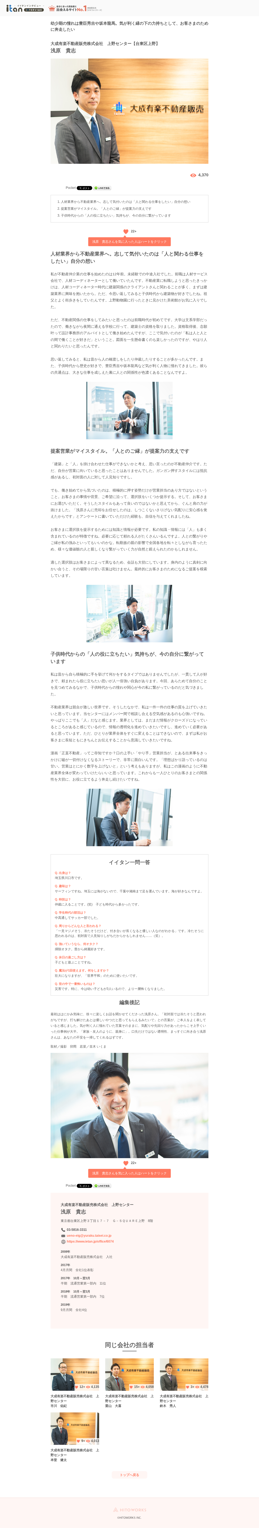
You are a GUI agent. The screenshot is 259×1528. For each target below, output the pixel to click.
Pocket (71, 187)
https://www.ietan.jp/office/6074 (90, 1241)
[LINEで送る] (102, 187)
